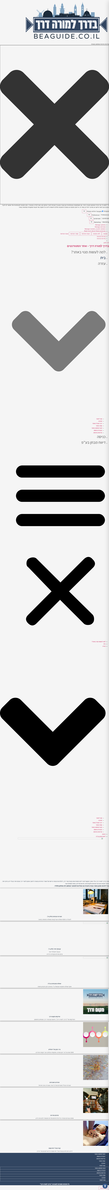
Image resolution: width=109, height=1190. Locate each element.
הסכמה (105, 234)
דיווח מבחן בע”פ (93, 442)
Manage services (100, 227)
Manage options (100, 225)
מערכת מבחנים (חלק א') (54, 916)
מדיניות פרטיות (101, 236)
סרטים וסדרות (54, 1115)
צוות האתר (99, 426)
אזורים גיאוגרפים (55, 1082)
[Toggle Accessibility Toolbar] (105, 1186)
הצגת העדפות (86, 234)
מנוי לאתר (99, 419)
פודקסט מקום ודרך (54, 1016)
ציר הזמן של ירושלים (55, 1049)
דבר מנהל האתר (97, 423)
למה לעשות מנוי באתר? (88, 251)
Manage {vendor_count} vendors (95, 229)
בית (103, 257)
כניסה (101, 436)
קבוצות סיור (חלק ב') (54, 949)
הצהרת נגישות (98, 430)
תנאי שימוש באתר (97, 428)
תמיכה (100, 421)
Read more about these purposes (95, 231)
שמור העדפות (74, 234)
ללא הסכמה (96, 234)
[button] (54, 124)
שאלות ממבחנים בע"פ (54, 984)
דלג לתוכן (106, 243)
